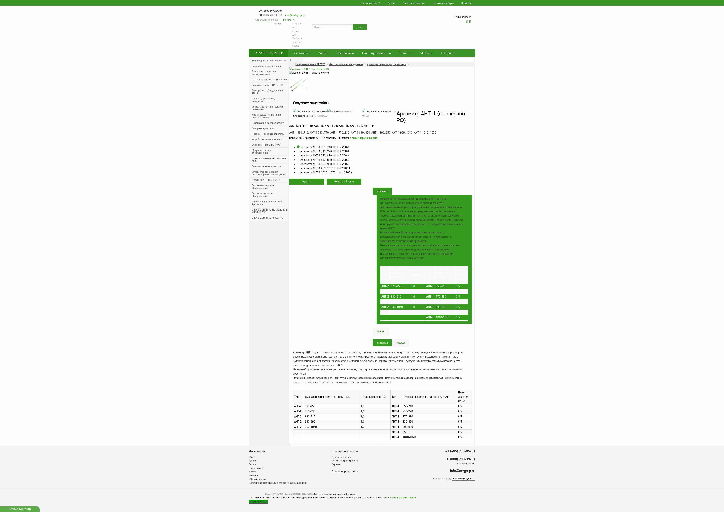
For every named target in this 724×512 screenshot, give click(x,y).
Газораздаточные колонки (266, 66)
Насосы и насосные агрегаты (268, 133)
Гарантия (337, 464)
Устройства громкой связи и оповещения (267, 108)
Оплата (391, 3)
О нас (252, 457)
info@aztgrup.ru (295, 15)
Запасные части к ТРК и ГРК (267, 85)
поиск (360, 27)
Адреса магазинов (341, 457)
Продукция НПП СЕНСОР (266, 180)
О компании (301, 53)
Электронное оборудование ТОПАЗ (267, 92)
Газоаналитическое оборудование (263, 187)
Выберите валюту (442, 478)
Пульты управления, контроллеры (263, 100)
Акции (323, 53)
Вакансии (466, 3)
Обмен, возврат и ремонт (345, 460)
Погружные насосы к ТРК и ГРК (269, 79)
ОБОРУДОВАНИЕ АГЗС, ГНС (267, 217)
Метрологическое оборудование (262, 151)
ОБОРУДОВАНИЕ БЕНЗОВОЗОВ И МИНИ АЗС (269, 211)
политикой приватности (403, 497)
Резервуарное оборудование (268, 122)
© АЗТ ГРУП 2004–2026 (277, 493)
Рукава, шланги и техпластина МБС (269, 160)
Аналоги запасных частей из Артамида (267, 203)
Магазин (426, 53)
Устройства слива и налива (267, 139)
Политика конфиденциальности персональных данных (278, 482)
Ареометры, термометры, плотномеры (386, 64)
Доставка (254, 460)
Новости (405, 53)
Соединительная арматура (266, 166)
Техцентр (447, 53)
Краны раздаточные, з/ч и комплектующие (266, 116)
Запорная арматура (263, 128)
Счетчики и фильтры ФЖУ (266, 144)
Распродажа (345, 53)
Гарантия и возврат (444, 3)
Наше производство (376, 53)
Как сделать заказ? (370, 3)
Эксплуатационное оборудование (262, 195)
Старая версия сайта (345, 471)
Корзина (253, 475)
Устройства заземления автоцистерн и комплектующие (269, 173)
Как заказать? (256, 468)
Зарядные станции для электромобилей (264, 73)
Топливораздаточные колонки (269, 60)
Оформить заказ (257, 479)
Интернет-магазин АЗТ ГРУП (310, 64)
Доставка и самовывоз (414, 3)
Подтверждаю (258, 501)
